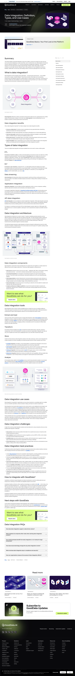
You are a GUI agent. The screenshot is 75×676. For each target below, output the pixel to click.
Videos (51, 652)
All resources (52, 643)
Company (63, 643)
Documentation (29, 643)
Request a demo (66, 4)
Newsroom (64, 650)
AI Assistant (4, 650)
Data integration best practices (60, 78)
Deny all (63, 672)
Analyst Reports (53, 650)
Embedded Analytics (5, 656)
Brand (63, 652)
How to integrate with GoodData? (60, 80)
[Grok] (12, 632)
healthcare (23, 413)
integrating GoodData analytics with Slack (29, 190)
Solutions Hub (16, 643)
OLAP (25, 350)
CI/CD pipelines (38, 317)
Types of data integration (59, 67)
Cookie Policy (25, 673)
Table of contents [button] (58, 61)
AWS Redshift (9, 346)
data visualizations (19, 361)
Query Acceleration (5, 663)
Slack (27, 646)
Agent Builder (4, 644)
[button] (28, 5)
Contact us (69, 628)
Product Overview (5, 643)
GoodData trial (37, 505)
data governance (12, 453)
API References (41, 648)
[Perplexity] (15, 632)
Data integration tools (59, 71)
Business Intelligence (5, 646)
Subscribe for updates (60, 628)
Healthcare (16, 648)
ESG (15, 660)
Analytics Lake (4, 648)
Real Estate (16, 656)
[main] (37, 311)
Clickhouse (8, 350)
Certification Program (30, 650)
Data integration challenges (60, 76)
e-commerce (20, 407)
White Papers (52, 648)
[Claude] (6, 632)
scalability (28, 450)
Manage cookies (55, 672)
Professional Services (18, 644)
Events (51, 656)
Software (15, 646)
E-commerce (16, 650)
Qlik (38, 484)
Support (27, 648)
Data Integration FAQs (59, 84)
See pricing (51, 628)
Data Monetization (5, 660)
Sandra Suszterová (13, 23)
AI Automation (4, 661)
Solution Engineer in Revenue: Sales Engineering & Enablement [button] (20, 25)
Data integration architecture (60, 69)
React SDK (40, 644)
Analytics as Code (5, 652)
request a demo (44, 506)
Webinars (51, 654)
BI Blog (51, 658)
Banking (15, 663)
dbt (23, 170)
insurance (16, 413)
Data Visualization (5, 658)
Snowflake (8, 343)
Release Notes (40, 650)
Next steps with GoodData (59, 82)
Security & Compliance (6, 665)
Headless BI (4, 654)
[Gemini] (9, 632)
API (5, 201)
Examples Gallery (41, 646)
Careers (63, 648)
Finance (15, 652)
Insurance (16, 654)
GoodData (21, 360)
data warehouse (18, 160)
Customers (64, 644)
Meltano (6, 170)
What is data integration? (59, 65)
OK (70, 672)
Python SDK (40, 643)
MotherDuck (8, 353)
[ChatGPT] (3, 632)
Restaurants (16, 661)
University (28, 644)
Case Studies (52, 646)
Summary (57, 63)
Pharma (15, 658)
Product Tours (52, 644)
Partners (63, 646)
